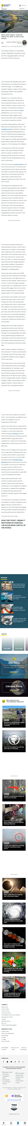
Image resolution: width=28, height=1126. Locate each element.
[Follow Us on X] (23, 1062)
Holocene (16, 433)
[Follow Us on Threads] (19, 1062)
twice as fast (19, 164)
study (21, 110)
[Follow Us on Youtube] (11, 1062)
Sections (21, 8)
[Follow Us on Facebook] (3, 1062)
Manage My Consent (7, 1017)
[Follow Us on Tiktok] (15, 1062)
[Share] (2, 43)
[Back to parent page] (4, 7)
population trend (6, 129)
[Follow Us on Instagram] (7, 1062)
